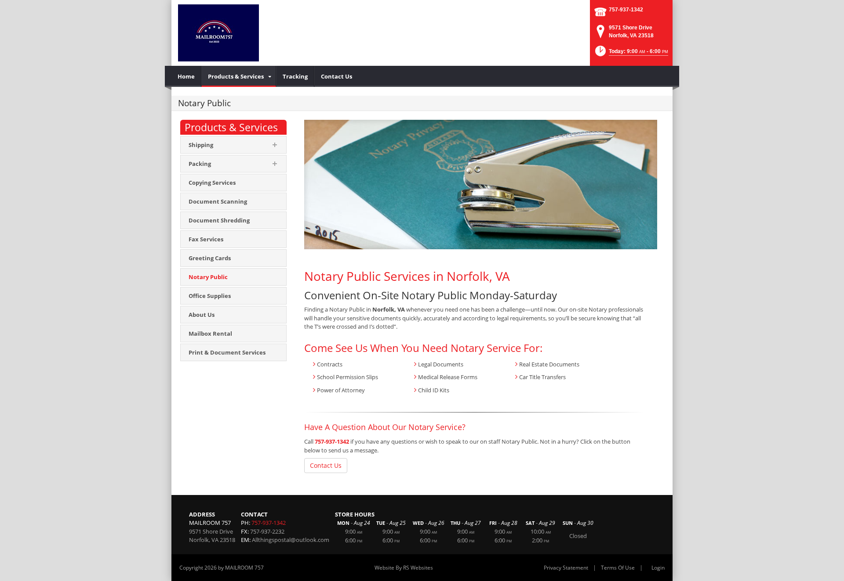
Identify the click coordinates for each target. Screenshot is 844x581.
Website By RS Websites (404, 567)
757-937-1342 (626, 10)
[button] (630, 53)
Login (658, 567)
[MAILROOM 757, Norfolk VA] (218, 32)
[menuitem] (186, 76)
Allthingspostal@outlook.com (290, 540)
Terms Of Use (618, 567)
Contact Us (326, 465)
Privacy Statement (566, 567)
